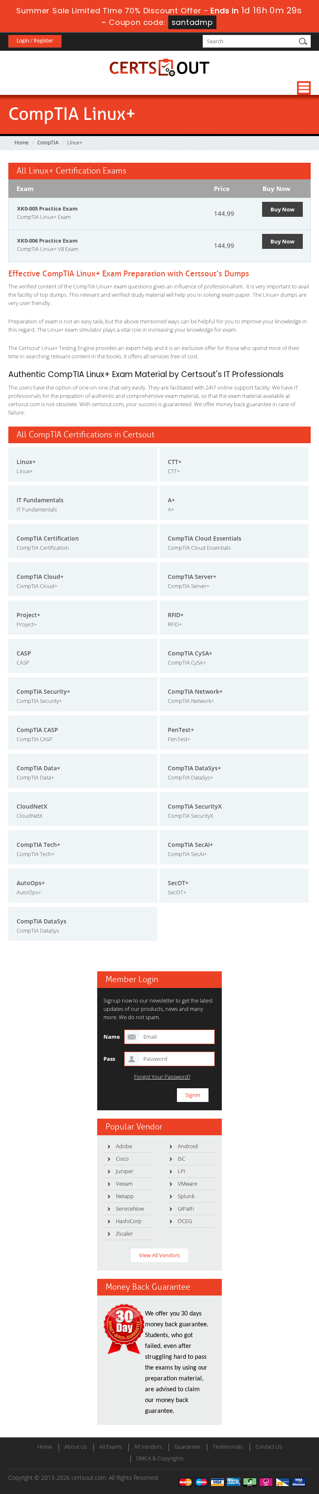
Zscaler (124, 1233)
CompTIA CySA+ (190, 653)
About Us (75, 1446)
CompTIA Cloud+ (40, 577)
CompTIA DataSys (41, 921)
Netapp (125, 1196)
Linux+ (26, 462)
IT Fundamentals (40, 500)
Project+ (28, 615)
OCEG (185, 1221)
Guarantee (187, 1446)
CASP (24, 653)
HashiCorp (129, 1221)
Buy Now (282, 209)
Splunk (186, 1196)
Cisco (122, 1158)
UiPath (186, 1208)
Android (188, 1146)
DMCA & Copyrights (160, 1458)
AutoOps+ (31, 883)
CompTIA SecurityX (195, 806)
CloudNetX (32, 806)
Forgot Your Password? (162, 1077)
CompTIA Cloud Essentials (204, 538)
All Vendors (148, 1446)
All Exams (110, 1446)
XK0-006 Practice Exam (47, 240)
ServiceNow (130, 1208)
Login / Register (35, 41)
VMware (187, 1183)
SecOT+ (178, 883)
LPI (181, 1171)
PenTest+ (181, 730)
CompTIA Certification (48, 538)
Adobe (124, 1146)
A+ (171, 500)
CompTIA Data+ (38, 768)
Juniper (124, 1171)
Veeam (124, 1183)
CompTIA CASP (37, 730)
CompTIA (48, 143)
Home (22, 143)
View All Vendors (159, 1255)
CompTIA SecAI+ (190, 845)
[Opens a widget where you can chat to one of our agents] (262, 1446)
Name (111, 1036)
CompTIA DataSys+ (194, 768)
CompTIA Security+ (43, 691)
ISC (181, 1158)
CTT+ (175, 462)
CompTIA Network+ (195, 691)
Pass (109, 1058)
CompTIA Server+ (192, 577)
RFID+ (176, 615)
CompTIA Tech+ (38, 845)
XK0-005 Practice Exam (47, 208)
